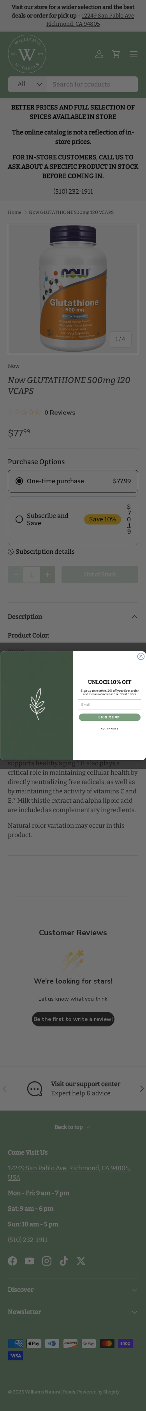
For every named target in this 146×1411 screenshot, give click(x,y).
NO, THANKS (109, 728)
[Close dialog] (140, 656)
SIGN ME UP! (109, 717)
